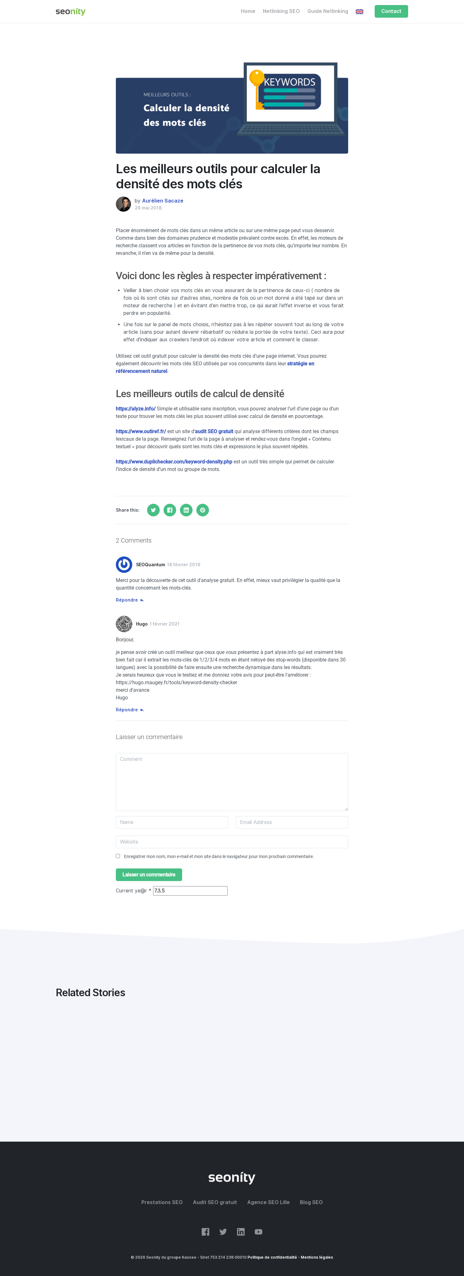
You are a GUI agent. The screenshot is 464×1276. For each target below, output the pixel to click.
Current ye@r (134, 891)
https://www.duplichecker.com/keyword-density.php (174, 462)
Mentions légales (317, 1257)
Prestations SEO (162, 1202)
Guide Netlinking (327, 11)
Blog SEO (311, 1202)
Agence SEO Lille (268, 1202)
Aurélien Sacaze (162, 201)
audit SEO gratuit (214, 431)
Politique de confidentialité (272, 1257)
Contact (391, 11)
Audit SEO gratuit (215, 1202)
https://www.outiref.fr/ (141, 431)
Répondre (127, 600)
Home (248, 11)
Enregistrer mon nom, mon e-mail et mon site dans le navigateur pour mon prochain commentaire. (219, 856)
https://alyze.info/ (136, 409)
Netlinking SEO (281, 11)
